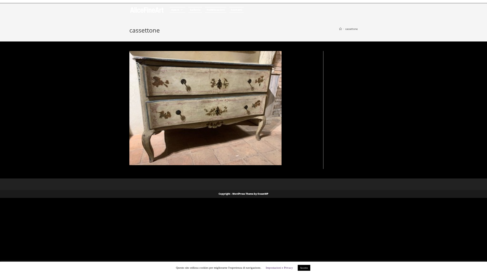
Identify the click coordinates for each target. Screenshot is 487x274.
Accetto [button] (304, 267)
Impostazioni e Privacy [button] (279, 267)
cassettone (351, 29)
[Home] (340, 29)
